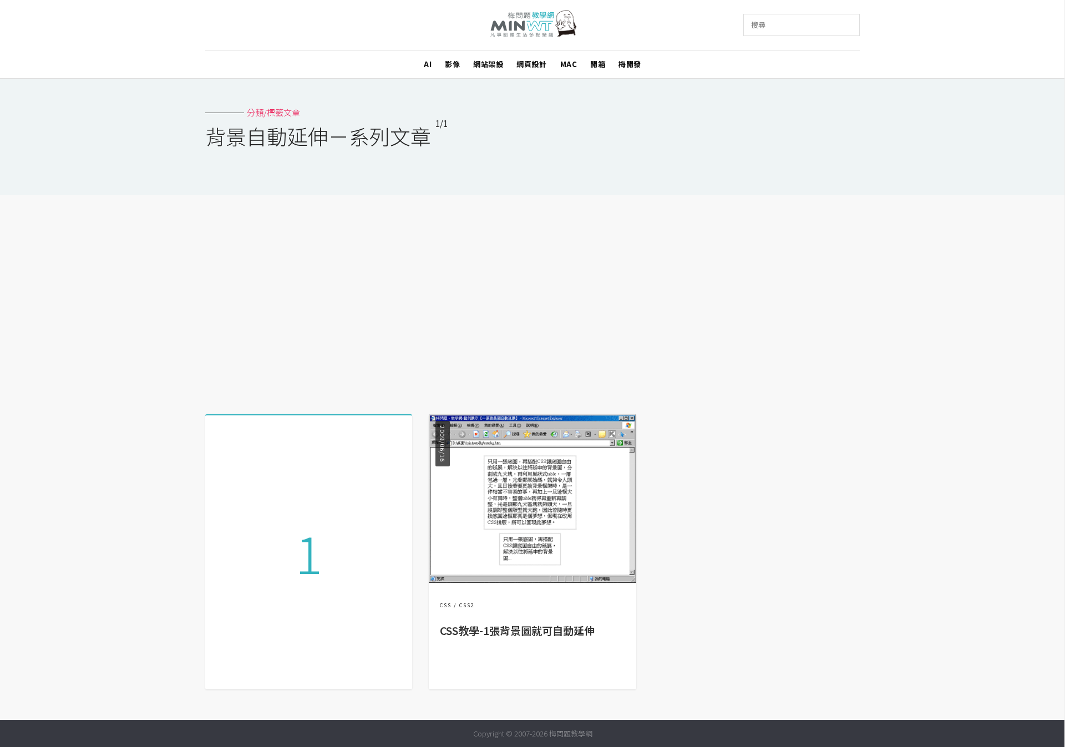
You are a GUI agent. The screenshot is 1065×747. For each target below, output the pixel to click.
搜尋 (758, 24)
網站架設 (488, 64)
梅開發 (629, 64)
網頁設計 (531, 64)
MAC (568, 64)
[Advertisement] (532, 300)
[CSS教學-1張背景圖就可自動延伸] (532, 579)
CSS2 (467, 605)
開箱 (597, 64)
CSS (446, 605)
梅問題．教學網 (533, 25)
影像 (452, 64)
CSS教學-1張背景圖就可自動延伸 (517, 630)
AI (428, 64)
